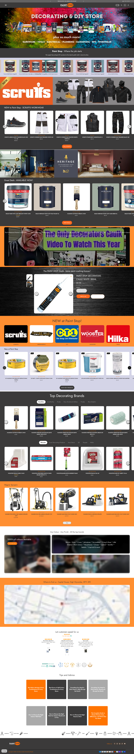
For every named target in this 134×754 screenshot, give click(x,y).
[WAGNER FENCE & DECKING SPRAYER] (92, 499)
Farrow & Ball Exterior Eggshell (46, 74)
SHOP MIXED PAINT (12, 543)
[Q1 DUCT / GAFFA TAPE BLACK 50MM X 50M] (41, 363)
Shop (67, 523)
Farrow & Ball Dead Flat (72, 74)
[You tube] (125, 744)
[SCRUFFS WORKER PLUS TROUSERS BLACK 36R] (117, 122)
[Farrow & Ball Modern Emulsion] (102, 66)
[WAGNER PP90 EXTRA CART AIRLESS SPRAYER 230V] (16, 499)
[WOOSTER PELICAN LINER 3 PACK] (16, 458)
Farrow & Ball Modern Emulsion (102, 74)
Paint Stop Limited (20, 751)
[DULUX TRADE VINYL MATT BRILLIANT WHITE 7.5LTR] (18, 197)
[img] (67, 634)
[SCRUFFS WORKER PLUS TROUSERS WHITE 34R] (41, 122)
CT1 (67, 344)
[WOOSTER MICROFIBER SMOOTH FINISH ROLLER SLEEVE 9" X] (41, 458)
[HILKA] (118, 334)
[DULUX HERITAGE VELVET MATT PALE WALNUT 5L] (47, 197)
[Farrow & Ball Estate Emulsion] (87, 66)
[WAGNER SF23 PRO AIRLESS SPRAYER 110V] (41, 499)
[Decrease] (78, 291)
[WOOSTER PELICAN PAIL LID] (92, 458)
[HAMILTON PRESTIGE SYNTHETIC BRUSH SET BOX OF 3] (92, 418)
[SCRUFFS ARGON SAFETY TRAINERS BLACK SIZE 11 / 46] (16, 122)
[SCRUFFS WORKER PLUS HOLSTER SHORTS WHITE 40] (67, 122)
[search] (121, 5)
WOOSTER (92, 344)
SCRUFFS (15, 344)
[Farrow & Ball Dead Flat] (72, 66)
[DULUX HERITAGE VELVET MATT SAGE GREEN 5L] (105, 197)
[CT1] (67, 334)
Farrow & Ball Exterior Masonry (61, 74)
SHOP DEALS (67, 223)
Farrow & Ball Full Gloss (15, 74)
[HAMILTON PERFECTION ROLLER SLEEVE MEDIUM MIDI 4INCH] (117, 418)
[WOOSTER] (92, 334)
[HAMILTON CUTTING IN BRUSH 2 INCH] (76, 197)
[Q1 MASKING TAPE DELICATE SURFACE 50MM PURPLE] (16, 363)
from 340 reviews (66, 636)
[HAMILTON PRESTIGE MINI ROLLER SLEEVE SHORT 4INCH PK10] (41, 418)
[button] (121, 262)
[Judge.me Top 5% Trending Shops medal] (84, 665)
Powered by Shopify (29, 751)
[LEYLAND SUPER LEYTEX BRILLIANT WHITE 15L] (92, 363)
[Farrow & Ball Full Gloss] (15, 66)
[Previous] (50, 1)
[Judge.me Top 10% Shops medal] (90, 665)
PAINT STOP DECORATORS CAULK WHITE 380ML (88, 277)
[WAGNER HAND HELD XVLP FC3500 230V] (67, 499)
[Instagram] (117, 744)
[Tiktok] (122, 744)
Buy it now (97, 296)
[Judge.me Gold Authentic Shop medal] (66, 665)
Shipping (83, 285)
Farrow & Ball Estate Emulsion (87, 74)
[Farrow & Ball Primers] (30, 66)
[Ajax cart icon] (124, 5)
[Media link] (67, 91)
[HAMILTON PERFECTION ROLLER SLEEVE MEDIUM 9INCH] (67, 418)
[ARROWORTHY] (41, 334)
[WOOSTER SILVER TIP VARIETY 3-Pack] (117, 458)
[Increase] (85, 291)
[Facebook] (114, 744)
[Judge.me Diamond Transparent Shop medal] (60, 665)
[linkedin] (120, 744)
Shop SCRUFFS (67, 146)
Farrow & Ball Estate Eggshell (118, 74)
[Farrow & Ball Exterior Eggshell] (46, 66)
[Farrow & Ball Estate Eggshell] (118, 66)
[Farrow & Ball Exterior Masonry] (61, 66)
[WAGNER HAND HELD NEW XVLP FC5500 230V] (117, 499)
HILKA (118, 344)
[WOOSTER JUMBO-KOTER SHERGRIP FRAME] (67, 458)
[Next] (83, 1)
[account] (128, 5)
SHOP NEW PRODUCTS (67, 387)
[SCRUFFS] (16, 334)
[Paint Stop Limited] (67, 5)
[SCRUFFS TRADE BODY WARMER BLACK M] (92, 122)
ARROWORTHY (41, 344)
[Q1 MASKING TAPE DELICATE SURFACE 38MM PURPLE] (67, 363)
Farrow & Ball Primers (30, 74)
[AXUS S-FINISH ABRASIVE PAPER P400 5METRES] (117, 363)
